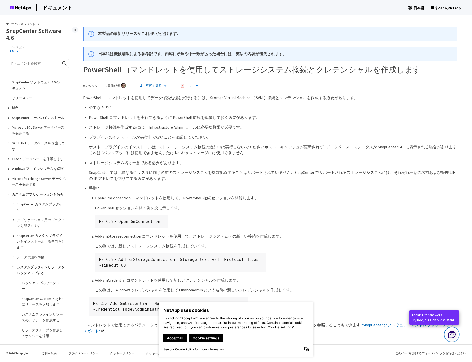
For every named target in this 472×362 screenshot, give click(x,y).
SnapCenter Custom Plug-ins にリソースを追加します (42, 301)
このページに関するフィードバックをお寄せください (430, 353)
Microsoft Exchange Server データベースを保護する (39, 181)
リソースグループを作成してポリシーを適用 (42, 333)
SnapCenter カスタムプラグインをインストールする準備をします (41, 241)
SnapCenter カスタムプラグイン (39, 207)
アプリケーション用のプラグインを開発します (41, 223)
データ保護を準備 (30, 257)
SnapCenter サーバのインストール (38, 117)
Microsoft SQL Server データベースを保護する (38, 130)
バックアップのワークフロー (42, 286)
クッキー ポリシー (122, 353)
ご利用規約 (49, 353)
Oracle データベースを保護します (38, 159)
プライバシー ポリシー (83, 353)
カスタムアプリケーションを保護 (37, 194)
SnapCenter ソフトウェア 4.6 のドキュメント (37, 85)
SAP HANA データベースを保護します (38, 146)
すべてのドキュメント (20, 24)
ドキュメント (57, 7)
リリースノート (24, 98)
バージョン (16, 47)
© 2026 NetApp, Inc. (18, 353)
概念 (15, 108)
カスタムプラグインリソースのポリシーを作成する (42, 317)
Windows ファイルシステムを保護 (38, 168)
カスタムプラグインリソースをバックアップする (41, 270)
